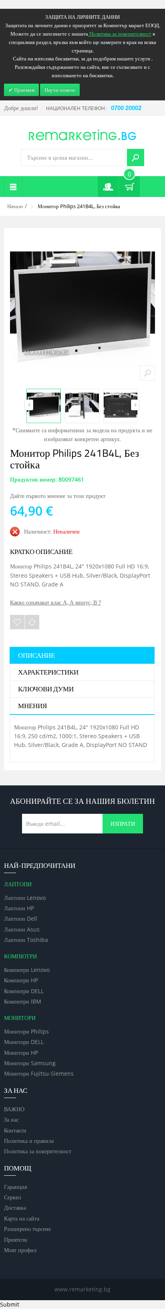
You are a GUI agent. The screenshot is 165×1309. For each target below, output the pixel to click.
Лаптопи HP (19, 908)
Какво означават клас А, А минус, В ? (55, 602)
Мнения (32, 706)
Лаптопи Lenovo (25, 897)
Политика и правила (29, 1140)
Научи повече (59, 89)
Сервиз (12, 1197)
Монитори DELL (24, 1042)
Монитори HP (21, 1052)
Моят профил (20, 1250)
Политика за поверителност (37, 1151)
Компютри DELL (24, 991)
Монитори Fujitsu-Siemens (39, 1073)
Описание (36, 656)
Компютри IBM (22, 1001)
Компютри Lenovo (27, 970)
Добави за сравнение (32, 622)
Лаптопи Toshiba (26, 940)
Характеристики (48, 673)
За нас (11, 1119)
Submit (9, 1304)
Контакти (15, 1130)
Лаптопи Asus (22, 929)
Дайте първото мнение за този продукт (57, 496)
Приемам (23, 89)
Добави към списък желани (17, 622)
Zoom (147, 373)
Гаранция (15, 1187)
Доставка (15, 1207)
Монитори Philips (26, 1031)
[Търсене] (135, 157)
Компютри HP (21, 980)
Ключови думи (46, 689)
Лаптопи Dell (20, 918)
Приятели (15, 1239)
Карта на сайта (21, 1218)
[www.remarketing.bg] (82, 134)
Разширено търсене (27, 1229)
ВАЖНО (14, 1109)
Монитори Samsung (30, 1063)
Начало (15, 206)
